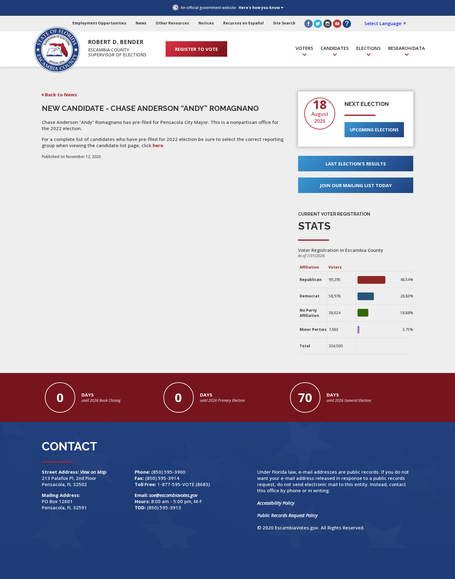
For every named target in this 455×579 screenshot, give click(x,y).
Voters (304, 48)
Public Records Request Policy (287, 515)
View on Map (94, 472)
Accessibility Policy (275, 503)
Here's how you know (259, 7)
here (158, 145)
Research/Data (406, 48)
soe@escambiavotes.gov (173, 495)
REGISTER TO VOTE (196, 49)
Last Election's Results (356, 163)
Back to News (61, 94)
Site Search (284, 23)
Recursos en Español (243, 23)
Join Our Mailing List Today (356, 185)
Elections (368, 48)
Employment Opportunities (99, 23)
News (141, 23)
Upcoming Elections (374, 130)
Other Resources (172, 23)
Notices (206, 23)
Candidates (335, 48)
